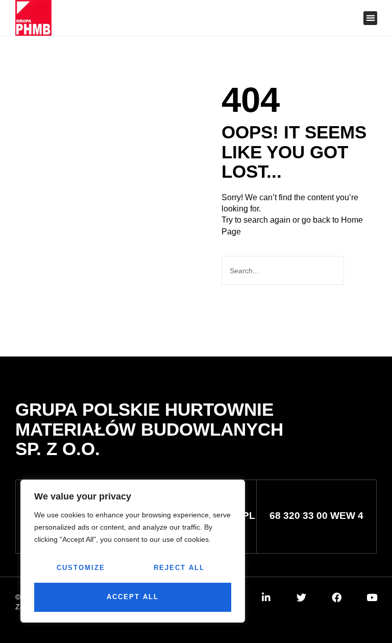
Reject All (179, 567)
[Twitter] (301, 597)
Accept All (133, 597)
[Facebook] (336, 597)
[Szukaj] (359, 270)
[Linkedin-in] (266, 597)
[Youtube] (372, 597)
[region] (132, 551)
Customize (81, 567)
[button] (315, 18)
